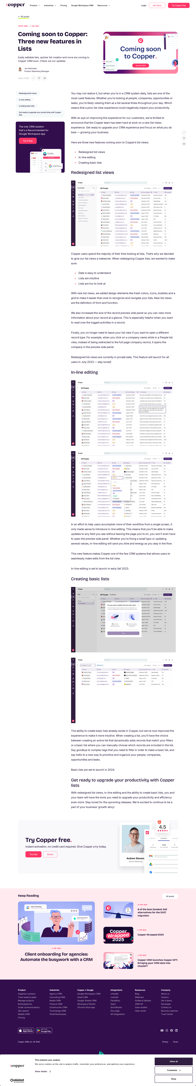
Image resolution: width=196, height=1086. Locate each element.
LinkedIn (115, 993)
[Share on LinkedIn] (39, 78)
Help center (140, 1011)
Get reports (23, 1011)
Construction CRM (58, 1007)
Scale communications (29, 1007)
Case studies (141, 1007)
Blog (137, 993)
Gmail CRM (82, 997)
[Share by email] (44, 78)
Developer (166, 1004)
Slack (113, 1004)
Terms (175, 1042)
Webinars (139, 997)
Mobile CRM (24, 1014)
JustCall (114, 997)
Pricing (63, 5)
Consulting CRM (57, 997)
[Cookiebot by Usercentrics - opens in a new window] (17, 1081)
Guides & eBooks (143, 1000)
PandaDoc (115, 1000)
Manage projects (26, 1000)
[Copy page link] (33, 78)
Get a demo (166, 1000)
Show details (41, 1071)
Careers (165, 997)
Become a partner (169, 1011)
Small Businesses (58, 1014)
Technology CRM (58, 1011)
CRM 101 (139, 1004)
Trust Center (167, 1014)
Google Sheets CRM (87, 1000)
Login (143, 5)
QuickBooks (116, 1007)
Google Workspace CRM (82, 5)
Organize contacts (26, 993)
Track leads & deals (27, 997)
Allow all (174, 1061)
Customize (172, 1070)
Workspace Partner (86, 1004)
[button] (35, 5)
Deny (173, 1079)
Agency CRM (56, 993)
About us (165, 993)
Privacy (165, 1042)
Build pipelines (25, 1004)
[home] (15, 5)
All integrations (118, 1014)
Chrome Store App (86, 1007)
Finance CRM (56, 1004)
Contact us (166, 1007)
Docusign (115, 1011)
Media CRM (55, 1000)
